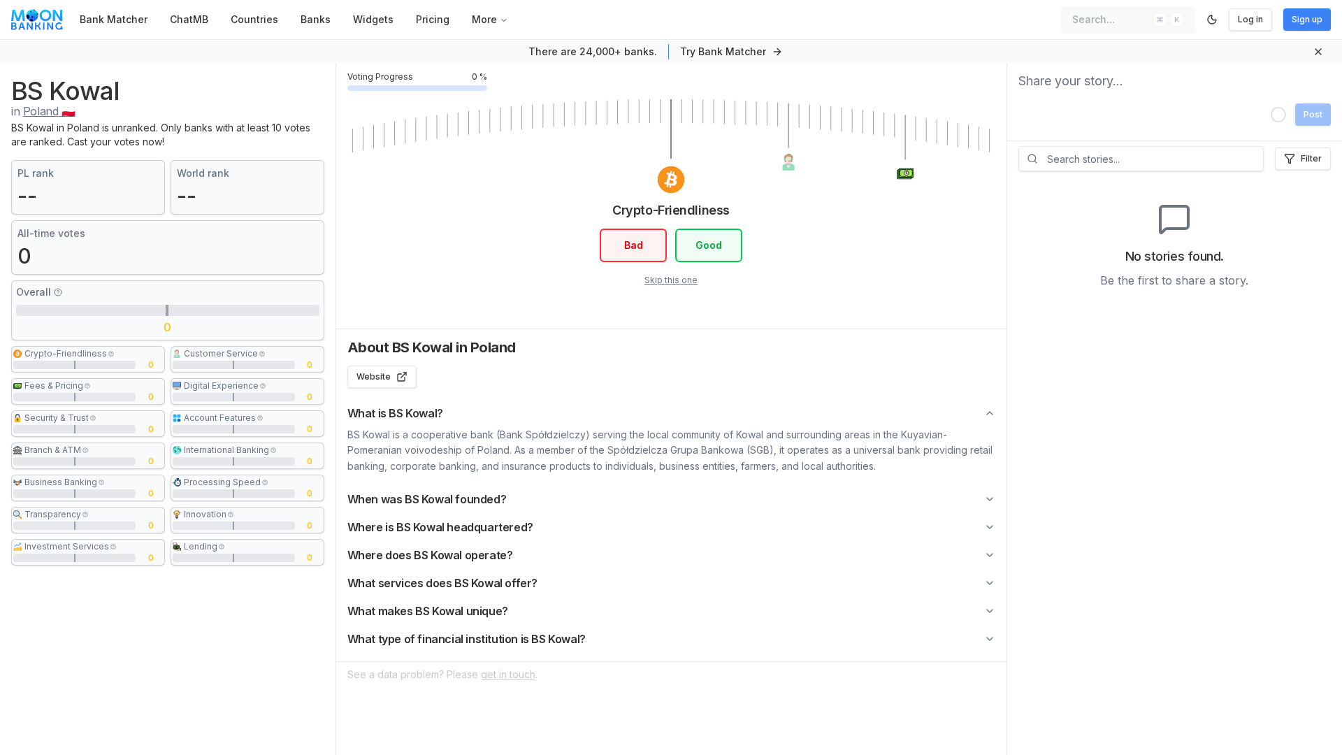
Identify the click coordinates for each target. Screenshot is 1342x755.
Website (373, 376)
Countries (254, 19)
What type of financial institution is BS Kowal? (466, 639)
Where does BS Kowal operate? (430, 555)
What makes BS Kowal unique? (427, 611)
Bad (633, 245)
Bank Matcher (113, 19)
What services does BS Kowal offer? (442, 583)
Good (708, 245)
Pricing (432, 19)
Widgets (373, 19)
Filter (1311, 158)
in (43, 111)
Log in (1250, 19)
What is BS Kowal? (395, 413)
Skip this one (671, 280)
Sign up (1307, 19)
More (484, 19)
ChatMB (189, 19)
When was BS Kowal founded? (427, 499)
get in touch (508, 674)
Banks (316, 19)
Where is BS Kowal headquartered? (440, 527)
